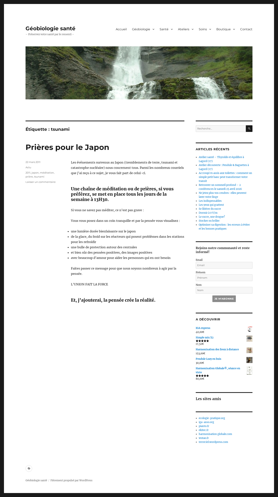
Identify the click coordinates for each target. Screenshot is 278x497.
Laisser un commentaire (41, 181)
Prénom (200, 272)
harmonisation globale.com (215, 434)
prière (29, 176)
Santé (164, 29)
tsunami (39, 176)
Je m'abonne (224, 298)
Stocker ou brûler (209, 220)
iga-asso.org (206, 422)
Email (199, 260)
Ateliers (183, 29)
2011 (28, 172)
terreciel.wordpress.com (213, 442)
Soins (203, 29)
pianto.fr (204, 426)
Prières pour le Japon (67, 147)
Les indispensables (210, 201)
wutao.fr (204, 438)
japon (35, 172)
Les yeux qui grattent (211, 204)
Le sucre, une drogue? (212, 216)
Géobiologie (141, 29)
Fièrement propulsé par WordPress (71, 480)
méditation (47, 172)
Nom (199, 285)
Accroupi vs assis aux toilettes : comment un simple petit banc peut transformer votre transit (225, 177)
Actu (28, 167)
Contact (246, 29)
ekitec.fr (204, 430)
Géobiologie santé (50, 28)
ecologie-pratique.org (212, 418)
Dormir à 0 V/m (208, 212)
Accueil (121, 29)
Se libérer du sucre (210, 208)
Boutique (223, 29)
